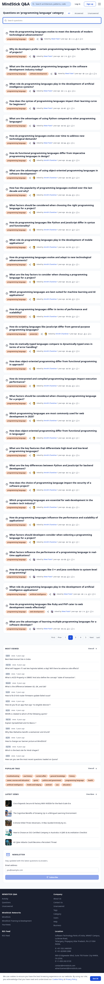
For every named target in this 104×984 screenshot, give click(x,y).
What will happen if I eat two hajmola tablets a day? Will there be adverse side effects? (42, 668)
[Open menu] (99, 4)
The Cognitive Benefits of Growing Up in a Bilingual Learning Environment (44, 813)
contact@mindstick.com (65, 965)
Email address (11, 865)
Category (57, 914)
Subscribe (53, 877)
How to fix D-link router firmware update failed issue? (27, 695)
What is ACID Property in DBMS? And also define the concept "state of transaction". (40, 677)
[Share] (37, 39)
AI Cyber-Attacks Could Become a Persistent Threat (35, 842)
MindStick (6, 917)
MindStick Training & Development (17, 921)
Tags (55, 910)
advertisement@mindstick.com (68, 968)
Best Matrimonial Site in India (18, 659)
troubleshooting (13, 776)
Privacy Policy (71, 979)
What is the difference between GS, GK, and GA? (25, 686)
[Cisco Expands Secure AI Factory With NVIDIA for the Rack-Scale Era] (8, 803)
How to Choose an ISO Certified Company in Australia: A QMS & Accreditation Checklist (50, 832)
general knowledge (57, 776)
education (67, 785)
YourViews (6, 924)
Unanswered (7, 906)
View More (90, 794)
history (72, 776)
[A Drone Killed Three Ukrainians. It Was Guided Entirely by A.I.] (8, 823)
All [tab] (69, 13)
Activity (5, 898)
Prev (60, 637)
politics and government (51, 780)
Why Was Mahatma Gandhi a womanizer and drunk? (27, 732)
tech (31, 39)
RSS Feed (6, 935)
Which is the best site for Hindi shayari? (22, 750)
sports (35, 780)
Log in (77, 4)
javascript (33, 334)
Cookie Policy (57, 979)
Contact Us (58, 902)
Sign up (90, 4)
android (49, 785)
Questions (6, 902)
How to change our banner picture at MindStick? (25, 741)
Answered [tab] (79, 13)
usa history (27, 776)
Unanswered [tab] (93, 13)
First (53, 637)
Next (92, 637)
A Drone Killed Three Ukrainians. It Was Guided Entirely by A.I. (39, 823)
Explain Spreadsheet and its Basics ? (20, 723)
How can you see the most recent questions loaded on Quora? (31, 759)
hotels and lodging (34, 785)
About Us (57, 898)
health (90, 780)
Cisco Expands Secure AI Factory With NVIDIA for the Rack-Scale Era (42, 803)
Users (56, 918)
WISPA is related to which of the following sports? (26, 714)
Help (55, 921)
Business (57, 925)
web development (37, 612)
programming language (16, 39)
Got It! (95, 978)
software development (38, 74)
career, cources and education (18, 780)
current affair (41, 776)
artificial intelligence (38, 594)
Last (98, 637)
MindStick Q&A (16, 4)
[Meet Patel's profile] (41, 39)
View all (91, 649)
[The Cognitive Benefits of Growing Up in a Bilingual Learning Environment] (8, 813)
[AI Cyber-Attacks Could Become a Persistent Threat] (8, 842)
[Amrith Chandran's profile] (34, 160)
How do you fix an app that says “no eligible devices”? (27, 705)
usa (57, 785)
